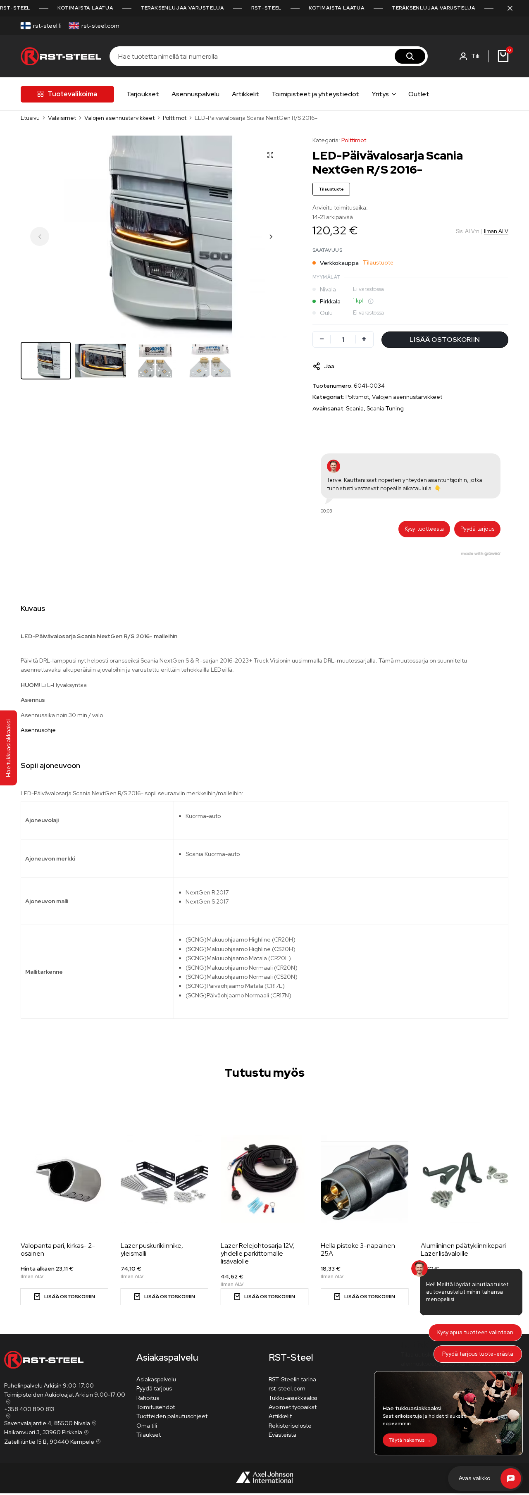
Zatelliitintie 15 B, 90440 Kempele (49, 1441)
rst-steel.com (100, 25)
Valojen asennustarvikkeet (119, 118)
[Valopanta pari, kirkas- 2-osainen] (64, 1179)
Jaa (329, 366)
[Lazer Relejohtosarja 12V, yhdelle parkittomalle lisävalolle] (264, 1179)
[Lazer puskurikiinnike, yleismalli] (164, 1179)
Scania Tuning (385, 408)
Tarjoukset (142, 94)
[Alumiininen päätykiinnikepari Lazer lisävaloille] (464, 1179)
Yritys (380, 94)
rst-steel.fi (47, 25)
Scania (355, 408)
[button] (271, 236)
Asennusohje (38, 730)
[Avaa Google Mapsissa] (7, 1402)
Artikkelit (245, 94)
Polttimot (174, 118)
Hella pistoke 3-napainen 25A (358, 1249)
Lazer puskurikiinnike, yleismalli (152, 1249)
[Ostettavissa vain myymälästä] (371, 301)
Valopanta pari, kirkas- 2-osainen (58, 1249)
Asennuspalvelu (195, 94)
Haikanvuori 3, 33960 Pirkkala (43, 1432)
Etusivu (30, 118)
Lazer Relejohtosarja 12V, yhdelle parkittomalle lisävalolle (257, 1254)
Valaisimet (62, 118)
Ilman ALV (496, 231)
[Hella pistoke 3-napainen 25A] (364, 1179)
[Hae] (410, 56)
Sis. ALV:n (467, 231)
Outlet (418, 94)
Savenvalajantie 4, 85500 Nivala (47, 1423)
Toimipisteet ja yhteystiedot (315, 94)
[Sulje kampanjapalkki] (514, 8)
